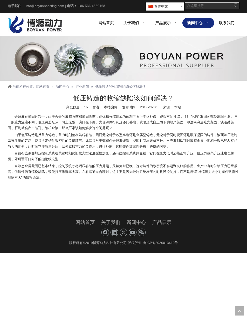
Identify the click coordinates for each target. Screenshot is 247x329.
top (239, 311)
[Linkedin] (114, 232)
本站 (177, 107)
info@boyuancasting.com (45, 6)
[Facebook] (105, 232)
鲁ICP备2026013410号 (160, 243)
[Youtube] (133, 232)
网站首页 (85, 222)
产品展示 (162, 222)
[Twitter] (123, 232)
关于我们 (110, 222)
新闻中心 (136, 222)
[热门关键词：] (236, 6)
